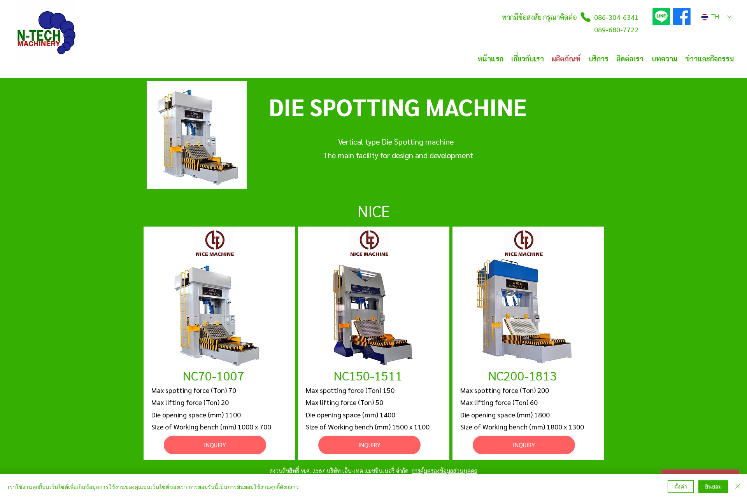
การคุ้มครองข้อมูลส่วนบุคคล (444, 470)
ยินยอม (713, 486)
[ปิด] (737, 486)
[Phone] (585, 17)
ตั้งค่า (680, 486)
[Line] (661, 16)
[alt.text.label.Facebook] (682, 16)
